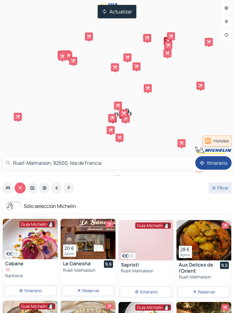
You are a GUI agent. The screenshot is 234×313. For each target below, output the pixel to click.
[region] (30, 239)
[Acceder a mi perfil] (226, 7)
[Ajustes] (226, 21)
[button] (168, 41)
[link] (217, 140)
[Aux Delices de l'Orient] (203, 240)
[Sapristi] (146, 240)
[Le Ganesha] (88, 239)
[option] (7, 187)
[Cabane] (30, 239)
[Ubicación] (226, 34)
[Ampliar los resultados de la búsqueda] (117, 175)
